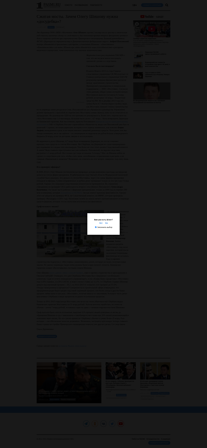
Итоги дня (154, 393)
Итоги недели (54, 399)
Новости (68, 5)
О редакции (165, 439)
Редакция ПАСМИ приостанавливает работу (155, 53)
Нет (101, 223)
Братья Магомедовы (147, 396)
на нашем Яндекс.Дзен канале (72, 346)
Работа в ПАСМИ (138, 439)
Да (106, 223)
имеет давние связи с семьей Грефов (66, 272)
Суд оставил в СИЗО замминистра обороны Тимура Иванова (157, 74)
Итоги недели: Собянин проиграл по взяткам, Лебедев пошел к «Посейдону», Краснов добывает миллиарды (120, 384)
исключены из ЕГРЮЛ (71, 192)
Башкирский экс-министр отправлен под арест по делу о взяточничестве (157, 64)
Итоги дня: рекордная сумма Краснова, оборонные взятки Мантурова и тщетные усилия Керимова (152, 384)
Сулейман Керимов (147, 399)
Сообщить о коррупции (152, 5)
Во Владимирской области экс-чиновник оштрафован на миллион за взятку (149, 101)
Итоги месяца (121, 395)
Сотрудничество (152, 439)
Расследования (81, 5)
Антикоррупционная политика (116, 398)
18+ (134, 5)
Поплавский (60, 27)
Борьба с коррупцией (68, 399)
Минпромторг (160, 396)
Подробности (96, 5)
